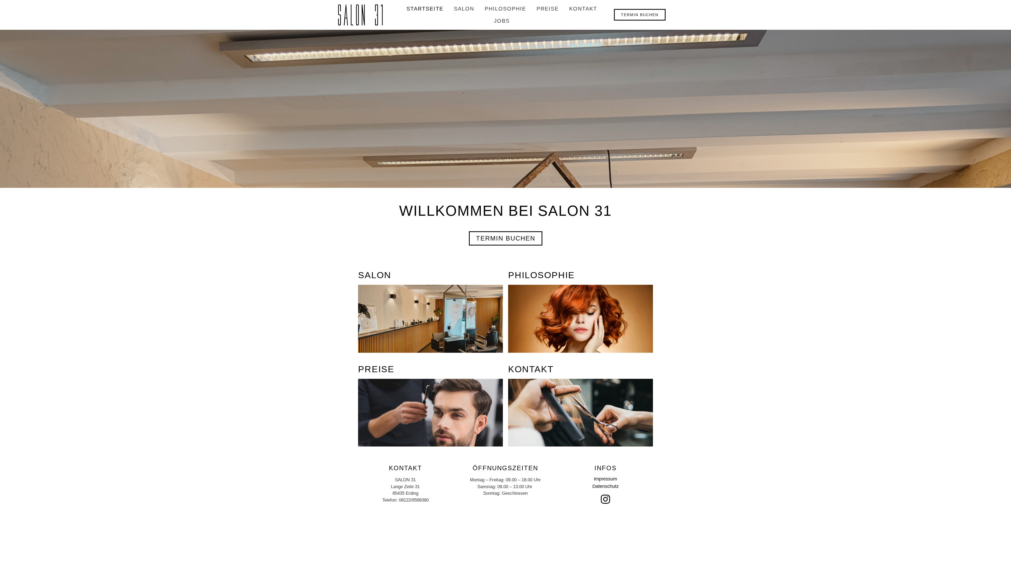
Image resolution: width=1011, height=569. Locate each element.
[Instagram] (605, 499)
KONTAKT (583, 9)
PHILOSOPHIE (505, 9)
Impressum (605, 479)
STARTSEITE (425, 9)
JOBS (502, 21)
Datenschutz (605, 486)
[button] (640, 15)
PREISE (548, 9)
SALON (464, 9)
